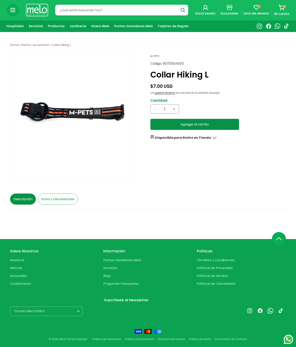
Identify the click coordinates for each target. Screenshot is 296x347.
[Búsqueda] (183, 10)
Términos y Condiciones (215, 260)
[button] (12, 10)
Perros (26, 45)
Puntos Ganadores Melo (122, 260)
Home (14, 45)
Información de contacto (231, 339)
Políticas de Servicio (212, 275)
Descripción (22, 199)
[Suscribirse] (77, 311)
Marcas (16, 268)
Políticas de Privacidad (214, 268)
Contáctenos (20, 283)
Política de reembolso (106, 339)
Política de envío (200, 339)
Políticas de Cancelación (216, 283)
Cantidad (158, 100)
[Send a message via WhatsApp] (288, 339)
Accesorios (41, 45)
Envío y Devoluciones (58, 199)
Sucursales (18, 275)
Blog (106, 275)
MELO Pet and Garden (73, 339)
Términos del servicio (171, 339)
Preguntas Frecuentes (121, 283)
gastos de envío (165, 92)
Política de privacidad (139, 339)
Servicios (110, 268)
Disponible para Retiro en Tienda (183, 137)
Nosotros (17, 260)
